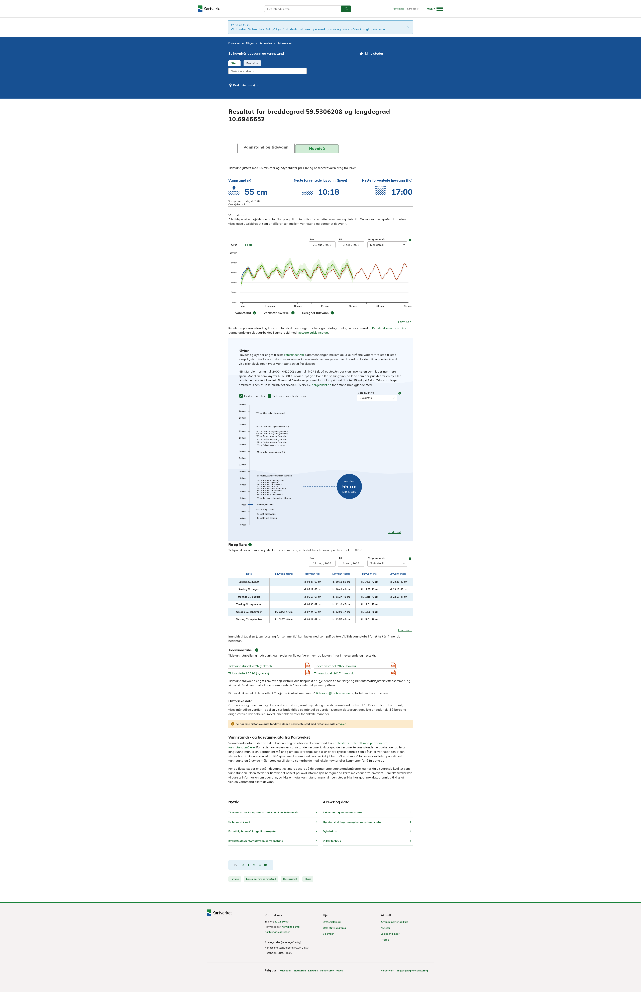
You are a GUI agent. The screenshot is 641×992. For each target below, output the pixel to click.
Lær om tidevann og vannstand (261, 879)
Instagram (300, 970)
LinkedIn (313, 970)
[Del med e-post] (265, 865)
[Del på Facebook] (248, 865)
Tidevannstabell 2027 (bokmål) (336, 666)
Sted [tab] (234, 63)
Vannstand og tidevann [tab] (266, 147)
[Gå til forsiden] (210, 9)
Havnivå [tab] (317, 148)
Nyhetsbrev (327, 970)
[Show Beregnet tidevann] (318, 316)
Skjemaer (328, 933)
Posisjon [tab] (252, 63)
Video (339, 970)
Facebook (285, 970)
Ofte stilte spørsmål (335, 928)
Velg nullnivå (376, 239)
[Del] (243, 865)
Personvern (387, 970)
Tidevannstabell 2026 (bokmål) (250, 666)
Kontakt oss (398, 9)
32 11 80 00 (281, 921)
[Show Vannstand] (245, 316)
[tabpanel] (290, 71)
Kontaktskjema (290, 926)
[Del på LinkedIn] (260, 865)
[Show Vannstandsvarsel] (279, 316)
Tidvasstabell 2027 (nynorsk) (334, 673)
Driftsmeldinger (332, 922)
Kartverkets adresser (277, 932)
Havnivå (235, 879)
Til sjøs (308, 879)
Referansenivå (290, 879)
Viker (342, 724)
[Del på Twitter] (254, 865)
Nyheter (385, 928)
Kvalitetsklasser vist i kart (390, 328)
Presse (385, 939)
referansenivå (294, 355)
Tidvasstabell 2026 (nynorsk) (248, 673)
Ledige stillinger (390, 933)
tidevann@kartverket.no (333, 693)
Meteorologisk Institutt (312, 332)
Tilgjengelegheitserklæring (412, 970)
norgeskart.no (321, 385)
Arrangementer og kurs (394, 922)
